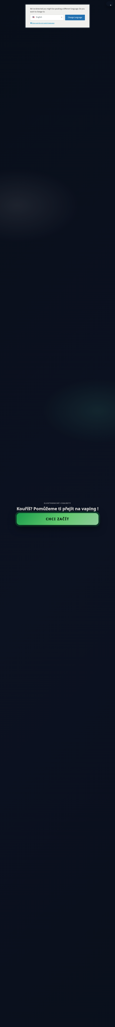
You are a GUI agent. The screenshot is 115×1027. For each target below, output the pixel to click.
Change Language (75, 17)
